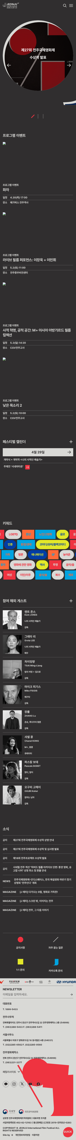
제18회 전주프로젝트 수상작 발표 (29, 858)
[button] (8, 65)
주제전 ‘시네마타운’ (13, 466)
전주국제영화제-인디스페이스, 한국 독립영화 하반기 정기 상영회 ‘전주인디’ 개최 (42, 881)
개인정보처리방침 (22, 1135)
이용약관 (35, 1135)
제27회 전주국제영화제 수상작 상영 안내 (33, 840)
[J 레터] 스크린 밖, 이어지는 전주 (36, 900)
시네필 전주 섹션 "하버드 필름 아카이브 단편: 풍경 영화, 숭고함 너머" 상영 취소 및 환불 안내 (42, 869)
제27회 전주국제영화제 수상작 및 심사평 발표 (36, 849)
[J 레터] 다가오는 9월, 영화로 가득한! (39, 891)
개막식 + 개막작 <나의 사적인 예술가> (23, 459)
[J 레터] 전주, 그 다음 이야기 (34, 910)
